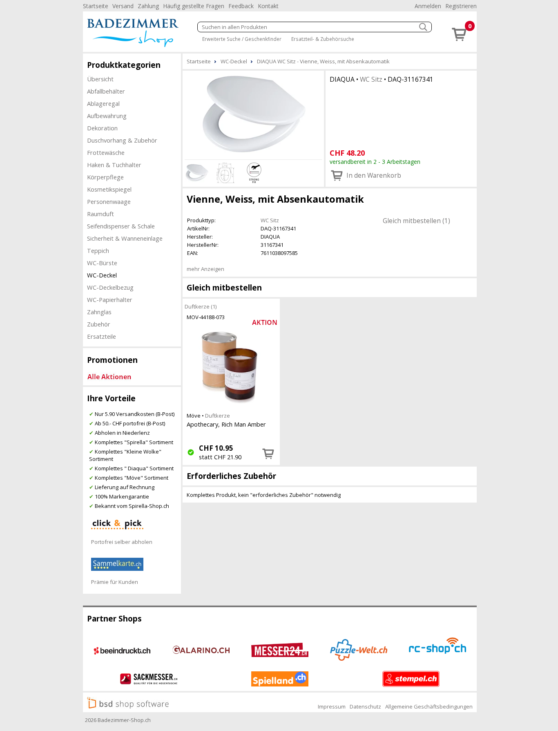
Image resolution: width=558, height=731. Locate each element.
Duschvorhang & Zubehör (122, 140)
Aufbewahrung (107, 116)
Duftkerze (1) (201, 306)
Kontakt (268, 6)
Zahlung (148, 6)
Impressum (332, 706)
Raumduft (100, 214)
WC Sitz (371, 79)
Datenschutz (365, 706)
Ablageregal (103, 103)
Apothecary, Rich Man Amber (226, 424)
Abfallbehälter (106, 91)
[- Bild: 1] (253, 114)
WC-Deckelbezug (110, 287)
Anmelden (428, 6)
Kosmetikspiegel (109, 189)
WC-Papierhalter (109, 299)
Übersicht (100, 79)
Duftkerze (217, 415)
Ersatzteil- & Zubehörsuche (322, 39)
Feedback (241, 6)
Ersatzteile (101, 336)
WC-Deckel (102, 275)
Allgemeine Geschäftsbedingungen (429, 706)
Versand (123, 6)
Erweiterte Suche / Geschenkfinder (241, 39)
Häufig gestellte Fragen (193, 6)
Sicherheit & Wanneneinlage (125, 238)
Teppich (98, 250)
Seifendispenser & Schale (121, 226)
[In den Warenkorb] (268, 453)
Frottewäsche (106, 152)
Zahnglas (99, 312)
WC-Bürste (102, 263)
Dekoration (102, 128)
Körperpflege (105, 177)
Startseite (95, 6)
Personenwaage (109, 201)
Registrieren (461, 6)
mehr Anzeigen (205, 269)
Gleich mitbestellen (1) (416, 220)
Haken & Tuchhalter (114, 165)
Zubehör (98, 324)
